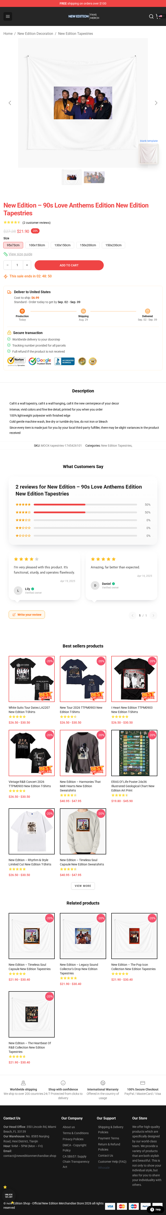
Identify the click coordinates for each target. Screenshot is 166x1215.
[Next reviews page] (153, 615)
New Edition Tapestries (75, 34)
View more (83, 885)
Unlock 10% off (9, 1196)
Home (8, 34)
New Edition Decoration (35, 34)
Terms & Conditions (76, 1133)
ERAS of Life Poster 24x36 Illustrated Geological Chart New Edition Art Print (133, 786)
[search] (151, 16)
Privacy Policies (73, 1139)
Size (6, 238)
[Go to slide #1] (71, 177)
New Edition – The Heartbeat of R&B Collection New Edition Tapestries (30, 1047)
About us (69, 1127)
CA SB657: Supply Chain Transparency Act (76, 1162)
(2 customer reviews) (36, 222)
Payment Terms (108, 1138)
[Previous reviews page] (132, 615)
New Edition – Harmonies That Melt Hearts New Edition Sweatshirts (80, 786)
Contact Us (105, 1155)
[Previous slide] (10, 102)
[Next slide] (155, 102)
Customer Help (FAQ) (112, 1161)
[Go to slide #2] (94, 177)
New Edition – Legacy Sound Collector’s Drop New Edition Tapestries (79, 969)
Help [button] (158, 1209)
